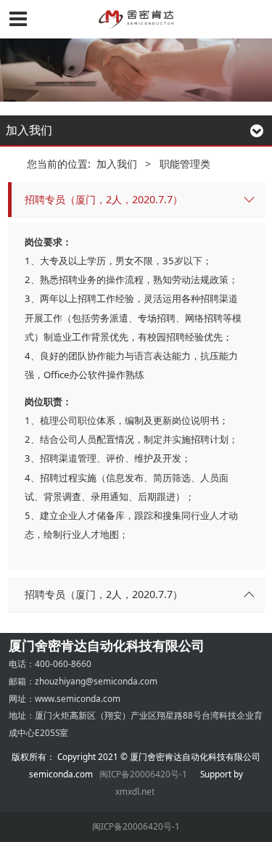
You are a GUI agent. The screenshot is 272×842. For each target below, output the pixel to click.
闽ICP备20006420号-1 (143, 774)
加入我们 (116, 164)
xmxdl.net (136, 791)
